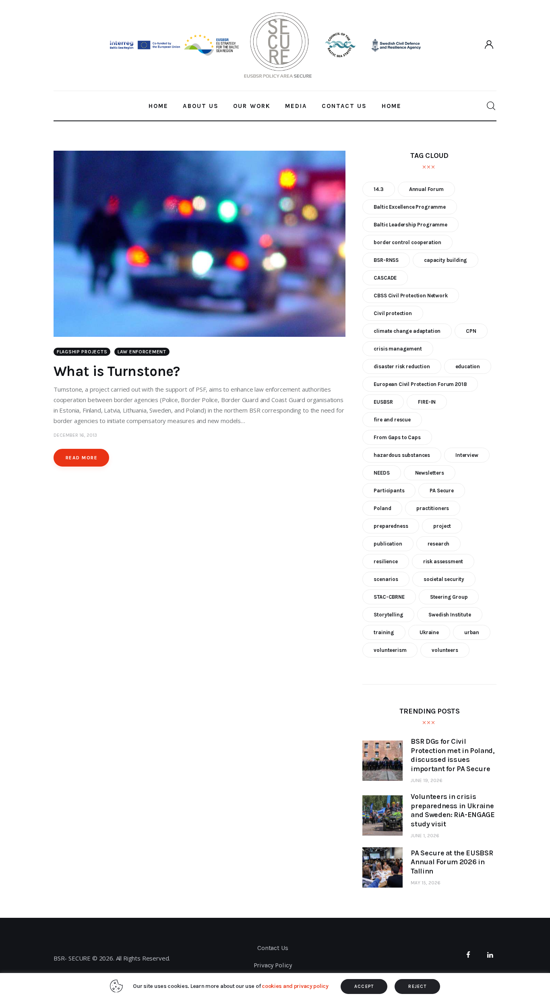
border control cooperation (407, 242)
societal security (444, 579)
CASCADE (385, 278)
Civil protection (392, 313)
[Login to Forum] (489, 45)
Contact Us (272, 948)
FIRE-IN (427, 402)
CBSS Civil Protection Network (410, 296)
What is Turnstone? (117, 371)
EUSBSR (383, 402)
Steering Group (449, 597)
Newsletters (429, 473)
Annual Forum (426, 189)
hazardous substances (402, 455)
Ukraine (429, 632)
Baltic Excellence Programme (409, 207)
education (467, 366)
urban (471, 632)
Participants (389, 491)
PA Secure (441, 491)
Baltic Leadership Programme (410, 225)
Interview (466, 455)
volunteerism (390, 650)
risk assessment (443, 561)
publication (388, 544)
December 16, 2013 (75, 435)
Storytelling (388, 615)
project (442, 526)
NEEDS (381, 473)
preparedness (391, 526)
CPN (471, 331)
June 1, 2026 (425, 835)
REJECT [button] (417, 986)
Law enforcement (142, 352)
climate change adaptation (407, 331)
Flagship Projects (82, 352)
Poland (382, 508)
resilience (385, 561)
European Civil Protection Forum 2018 (420, 384)
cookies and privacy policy (295, 986)
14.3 (378, 189)
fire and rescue (392, 420)
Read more (81, 458)
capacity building (445, 260)
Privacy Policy (273, 965)
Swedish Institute (449, 615)
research (439, 544)
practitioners (432, 508)
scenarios (386, 579)
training (384, 632)
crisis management (398, 349)
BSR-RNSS (386, 260)
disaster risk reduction (402, 366)
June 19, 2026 (426, 780)
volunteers (445, 650)
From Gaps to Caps (397, 437)
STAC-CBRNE (389, 597)
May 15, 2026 (425, 883)
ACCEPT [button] (364, 986)
